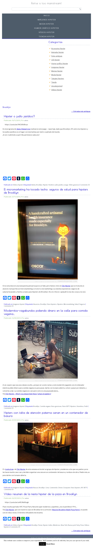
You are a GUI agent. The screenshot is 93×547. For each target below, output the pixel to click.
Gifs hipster (55, 60)
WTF (85, 488)
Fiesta (40, 525)
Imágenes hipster (46, 20)
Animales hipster (57, 52)
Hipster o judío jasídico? (19, 116)
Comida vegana (45, 406)
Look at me (9, 469)
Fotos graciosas (56, 406)
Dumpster (66, 488)
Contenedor (54, 488)
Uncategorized (56, 86)
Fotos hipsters (51, 304)
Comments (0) (85, 185)
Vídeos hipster (46, 32)
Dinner (60, 488)
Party (78, 525)
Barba (34, 185)
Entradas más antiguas (80, 111)
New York (64, 525)
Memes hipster (56, 71)
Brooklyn (39, 185)
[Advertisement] (21, 54)
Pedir (86, 406)
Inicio (46, 16)
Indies (50, 525)
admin (26, 120)
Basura (35, 488)
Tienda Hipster (46, 37)
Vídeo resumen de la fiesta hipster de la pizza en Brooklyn (40, 494)
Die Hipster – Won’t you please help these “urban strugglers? (28, 394)
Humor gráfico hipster (46, 28)
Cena (47, 488)
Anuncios (36, 304)
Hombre (51, 185)
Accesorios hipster (58, 49)
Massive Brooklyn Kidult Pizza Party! (66, 510)
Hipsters (60, 304)
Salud (77, 304)
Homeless (80, 406)
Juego (66, 185)
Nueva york (72, 525)
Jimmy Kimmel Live (23, 129)
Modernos (56, 525)
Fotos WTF (66, 406)
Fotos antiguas (56, 56)
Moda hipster (46, 24)
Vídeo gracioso (74, 185)
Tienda (53, 82)
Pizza (82, 525)
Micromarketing (69, 304)
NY (82, 488)
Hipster (45, 185)
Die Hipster (66, 286)
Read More (50, 544)
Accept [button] (42, 544)
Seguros (82, 304)
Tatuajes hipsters (57, 79)
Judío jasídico (59, 185)
